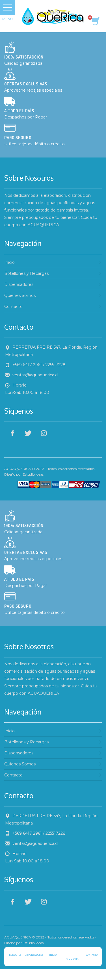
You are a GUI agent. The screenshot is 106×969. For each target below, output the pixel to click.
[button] (7, 7)
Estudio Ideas (33, 474)
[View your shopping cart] (95, 22)
